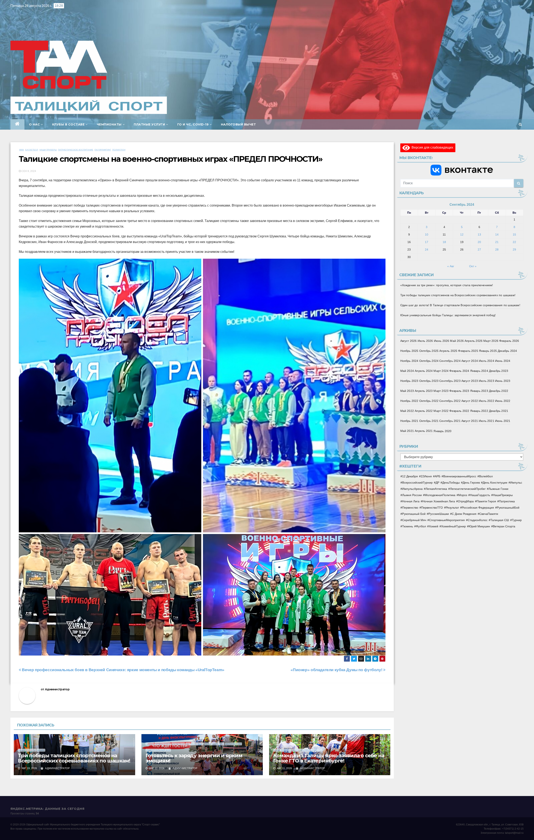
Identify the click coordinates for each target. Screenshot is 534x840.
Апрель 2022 (424, 410)
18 (444, 242)
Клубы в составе (68, 124)
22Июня (426, 476)
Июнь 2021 (502, 421)
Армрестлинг (162, 744)
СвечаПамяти (488, 513)
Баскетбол (31, 150)
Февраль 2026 (509, 340)
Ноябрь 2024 (409, 360)
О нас (34, 124)
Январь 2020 (442, 431)
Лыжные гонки (498, 488)
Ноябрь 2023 (409, 380)
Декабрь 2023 (498, 370)
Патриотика (507, 501)
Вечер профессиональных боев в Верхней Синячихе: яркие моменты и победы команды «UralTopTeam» (122, 670)
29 (514, 249)
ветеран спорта (504, 526)
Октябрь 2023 (428, 380)
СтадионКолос (477, 520)
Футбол (421, 526)
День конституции (495, 482)
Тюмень (407, 526)
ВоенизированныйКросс (459, 476)
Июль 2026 (425, 340)
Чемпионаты (109, 124)
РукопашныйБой (508, 507)
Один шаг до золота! (414, 305)
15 (514, 234)
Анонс (150, 744)
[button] (520, 124)
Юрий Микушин (479, 526)
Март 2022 (440, 410)
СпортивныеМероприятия (447, 520)
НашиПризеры (503, 495)
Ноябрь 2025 (409, 350)
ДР (437, 482)
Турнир (517, 520)
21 (497, 242)
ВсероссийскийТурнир (417, 482)
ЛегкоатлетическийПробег (468, 488)
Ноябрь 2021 (409, 421)
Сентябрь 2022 (450, 400)
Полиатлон (118, 150)
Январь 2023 (479, 390)
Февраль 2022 (459, 410)
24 (426, 249)
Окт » (472, 266)
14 (497, 234)
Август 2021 (469, 421)
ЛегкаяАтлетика (436, 488)
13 (479, 234)
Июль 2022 (486, 400)
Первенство (410, 507)
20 (479, 242)
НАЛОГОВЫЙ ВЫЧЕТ (238, 124)
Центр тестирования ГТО (307, 750)
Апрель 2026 (473, 340)
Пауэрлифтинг (102, 150)
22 (514, 242)
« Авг (450, 266)
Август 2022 (469, 400)
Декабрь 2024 (507, 350)
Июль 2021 (486, 421)
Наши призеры (48, 150)
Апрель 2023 (424, 390)
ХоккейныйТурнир (453, 526)
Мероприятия (233, 744)
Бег (188, 744)
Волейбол (197, 744)
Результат (452, 507)
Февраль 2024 (459, 370)
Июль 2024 (486, 360)
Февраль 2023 (459, 390)
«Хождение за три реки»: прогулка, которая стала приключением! (446, 285)
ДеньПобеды (451, 482)
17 (426, 242)
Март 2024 (440, 370)
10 (426, 234)
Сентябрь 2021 (450, 421)
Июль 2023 (486, 380)
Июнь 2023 (502, 380)
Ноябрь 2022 (409, 400)
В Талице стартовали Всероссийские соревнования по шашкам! (475, 305)
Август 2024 (469, 360)
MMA (21, 150)
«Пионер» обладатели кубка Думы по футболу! (337, 670)
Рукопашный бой (414, 513)
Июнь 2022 (502, 400)
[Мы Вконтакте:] (462, 170)
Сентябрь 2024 (450, 360)
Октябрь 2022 (428, 400)
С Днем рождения (464, 513)
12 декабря (410, 476)
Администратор (57, 689)
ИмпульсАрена (412, 488)
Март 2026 (490, 340)
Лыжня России (412, 495)
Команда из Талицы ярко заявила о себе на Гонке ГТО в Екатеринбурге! (328, 758)
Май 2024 (407, 370)
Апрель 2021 (424, 431)
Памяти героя (486, 501)
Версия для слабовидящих (431, 147)
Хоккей (433, 526)
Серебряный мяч (414, 520)
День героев (471, 482)
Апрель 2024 (424, 370)
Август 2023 (469, 380)
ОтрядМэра (466, 501)
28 (497, 249)
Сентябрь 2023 (450, 380)
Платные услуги (149, 124)
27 (479, 249)
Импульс (516, 482)
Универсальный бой (158, 750)
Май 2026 (457, 340)
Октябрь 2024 (428, 360)
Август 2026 (408, 340)
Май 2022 (407, 410)
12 (461, 234)
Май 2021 (407, 431)
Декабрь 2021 (498, 410)
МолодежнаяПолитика (440, 495)
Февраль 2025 (468, 350)
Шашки (41, 750)
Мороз (462, 495)
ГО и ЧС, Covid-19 (193, 124)
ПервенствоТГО (432, 507)
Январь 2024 (479, 370)
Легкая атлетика (214, 744)
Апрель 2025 (448, 350)
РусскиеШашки (438, 513)
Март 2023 (440, 390)
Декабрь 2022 (498, 390)
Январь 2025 (488, 350)
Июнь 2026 (441, 340)
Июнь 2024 (502, 360)
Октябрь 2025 (428, 350)
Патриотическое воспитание (75, 150)
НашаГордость (480, 495)
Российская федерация (478, 507)
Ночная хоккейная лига (438, 501)
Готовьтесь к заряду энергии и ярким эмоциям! (194, 758)
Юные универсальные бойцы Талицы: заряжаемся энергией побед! (448, 315)
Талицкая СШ (499, 520)
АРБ (437, 476)
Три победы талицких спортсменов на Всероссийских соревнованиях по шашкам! (74, 758)
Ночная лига (410, 501)
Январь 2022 (479, 410)
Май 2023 (407, 390)
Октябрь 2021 (428, 421)
